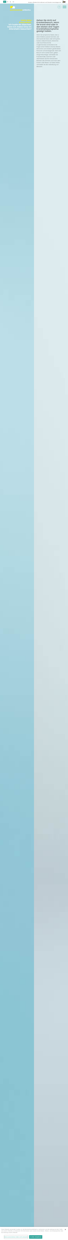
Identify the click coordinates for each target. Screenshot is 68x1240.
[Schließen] (65, 1229)
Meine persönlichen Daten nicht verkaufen (16, 1237)
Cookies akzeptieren (35, 1237)
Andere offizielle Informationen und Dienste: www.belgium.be (45, 2)
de (59, 7)
